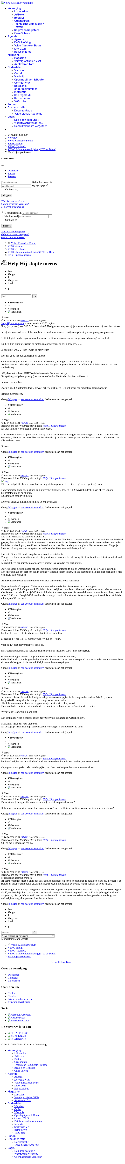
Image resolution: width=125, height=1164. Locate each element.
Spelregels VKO (23, 95)
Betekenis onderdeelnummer (25, 87)
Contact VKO (22, 82)
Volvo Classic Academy (28, 113)
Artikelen (19, 14)
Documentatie (16, 107)
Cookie (11, 993)
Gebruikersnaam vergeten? (31, 126)
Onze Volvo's (22, 33)
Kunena (70, 962)
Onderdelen (15, 67)
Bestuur (19, 17)
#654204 (24, 531)
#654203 (24, 475)
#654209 (24, 837)
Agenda (12, 36)
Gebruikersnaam (40, 182)
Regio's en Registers (26, 30)
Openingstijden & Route (29, 79)
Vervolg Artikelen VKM (27, 61)
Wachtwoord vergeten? (28, 122)
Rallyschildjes (22, 51)
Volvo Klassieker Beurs (27, 45)
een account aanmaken (13, 206)
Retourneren (22, 98)
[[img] (5, 481)
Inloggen (7, 195)
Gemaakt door (58, 962)
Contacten (13, 977)
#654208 (24, 796)
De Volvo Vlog (22, 42)
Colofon (12, 996)
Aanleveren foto (24, 64)
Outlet (18, 73)
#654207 (24, 755)
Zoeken (12, 176)
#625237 (24, 320)
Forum (12, 104)
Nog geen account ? (26, 119)
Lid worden (21, 11)
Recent (11, 173)
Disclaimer (13, 974)
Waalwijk (19, 76)
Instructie (20, 92)
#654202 (24, 423)
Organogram (22, 20)
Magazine (14, 54)
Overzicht (13, 170)
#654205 (24, 627)
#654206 (24, 691)
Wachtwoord (38, 185)
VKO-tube (20, 101)
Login (11, 116)
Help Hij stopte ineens (12, 323)
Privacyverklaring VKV (20, 999)
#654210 (24, 872)
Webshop (19, 70)
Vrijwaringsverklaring (19, 1002)
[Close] (2, 165)
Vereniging (14, 8)
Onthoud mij (11, 189)
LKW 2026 (20, 48)
